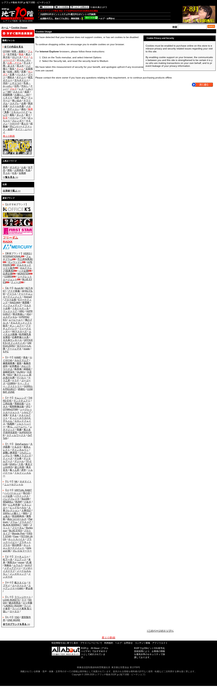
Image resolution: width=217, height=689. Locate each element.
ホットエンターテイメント (17, 546)
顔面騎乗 (7, 94)
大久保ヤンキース (12, 340)
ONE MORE (13, 620)
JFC (28, 406)
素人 (28, 54)
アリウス (11, 293)
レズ (21, 88)
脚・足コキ (9, 65)
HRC (21, 311)
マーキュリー (21, 556)
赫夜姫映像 (9, 363)
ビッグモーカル (18, 507)
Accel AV (19, 288)
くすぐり (7, 97)
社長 (14, 173)
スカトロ (17, 91)
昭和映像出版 (17, 406)
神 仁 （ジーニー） (17, 426)
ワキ (23, 117)
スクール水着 (17, 106)
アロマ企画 (10, 299)
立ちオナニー (21, 80)
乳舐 (28, 170)
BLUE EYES (15, 530)
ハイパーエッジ (12, 493)
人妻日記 (26, 510)
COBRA (8, 276)
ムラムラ (18, 565)
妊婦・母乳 (13, 71)
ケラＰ (15, 380)
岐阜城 (18, 369)
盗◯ (23, 97)
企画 (23, 103)
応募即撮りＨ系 (20, 337)
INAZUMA (15, 302)
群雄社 (21, 389)
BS (4, 504)
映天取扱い (19, 314)
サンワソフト (15, 262)
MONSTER (23, 273)
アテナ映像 (14, 291)
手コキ (27, 62)
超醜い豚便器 (10, 452)
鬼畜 (6, 112)
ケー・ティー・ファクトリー (16, 385)
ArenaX (28, 296)
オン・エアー (17, 325)
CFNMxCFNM (10, 409)
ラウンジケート (22, 597)
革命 (25, 357)
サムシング (20, 397)
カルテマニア (21, 360)
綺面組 (27, 369)
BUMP (18, 501)
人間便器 (19, 170)
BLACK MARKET (12, 524)
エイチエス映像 (17, 333)
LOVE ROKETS (11, 599)
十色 (20, 464)
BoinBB (25, 498)
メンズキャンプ (18, 573)
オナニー (21, 77)
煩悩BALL (8, 501)
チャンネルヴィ (20, 449)
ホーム (4, 27)
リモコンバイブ (19, 112)
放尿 (26, 91)
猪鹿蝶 (25, 302)
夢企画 (29, 588)
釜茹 (19, 363)
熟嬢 (19, 429)
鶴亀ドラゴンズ (22, 455)
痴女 (12, 68)
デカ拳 (18, 458)
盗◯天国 (19, 467)
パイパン (14, 117)
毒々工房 (14, 470)
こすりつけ (16, 83)
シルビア (26, 412)
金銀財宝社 (9, 371)
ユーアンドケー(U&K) (17, 587)
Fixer (16, 536)
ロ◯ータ (17, 57)
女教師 (22, 173)
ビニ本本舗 (14, 504)
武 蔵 (29, 562)
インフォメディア (12, 305)
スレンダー (18, 120)
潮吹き (10, 77)
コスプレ (14, 103)
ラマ (24, 599)
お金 (23, 167)
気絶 (16, 97)
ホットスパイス (16, 539)
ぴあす (27, 501)
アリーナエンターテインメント (18, 295)
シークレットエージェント (17, 411)
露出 (23, 109)
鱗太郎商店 (15, 602)
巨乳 (16, 86)
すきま (13, 415)
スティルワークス (16, 435)
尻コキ (20, 65)
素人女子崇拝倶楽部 (17, 431)
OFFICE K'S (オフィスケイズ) (18, 341)
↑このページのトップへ (160, 631)
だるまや (17, 446)
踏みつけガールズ (16, 519)
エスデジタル (10, 317)
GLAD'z (21, 371)
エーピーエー (16, 319)
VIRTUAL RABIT (23, 490)
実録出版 (19, 403)
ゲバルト (21, 377)
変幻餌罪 (17, 545)
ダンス (20, 114)
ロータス (14, 611)
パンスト (21, 74)
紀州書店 (14, 366)
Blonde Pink (18, 533)
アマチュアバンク (17, 327)
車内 (5, 167)
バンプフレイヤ (11, 498)
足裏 (12, 74)
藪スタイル (20, 582)
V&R (25, 524)
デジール (19, 461)
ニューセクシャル (13, 484)
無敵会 (7, 565)
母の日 (26, 493)
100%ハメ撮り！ (12, 513)
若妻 (23, 71)
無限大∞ (11, 562)
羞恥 (12, 114)
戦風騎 (10, 423)
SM (9, 91)
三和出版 (7, 403)
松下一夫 (7, 559)
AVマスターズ (19, 331)
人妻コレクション (17, 509)
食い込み (17, 100)
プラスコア (25, 522)
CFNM (6, 51)
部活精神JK (18, 516)
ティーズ (16, 282)
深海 (5, 415)
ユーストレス (19, 585)
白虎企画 (7, 273)
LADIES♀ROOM (13, 605)
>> (10, 177)
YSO (16, 617)
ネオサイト (26, 481)
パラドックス (21, 496)
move (21, 562)
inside (27, 348)
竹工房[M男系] (25, 259)
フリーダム (18, 527)
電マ (28, 114)
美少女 (6, 57)
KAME (17, 357)
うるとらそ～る (20, 308)
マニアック (20, 559)
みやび (28, 565)
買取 (9, 170)
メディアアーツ (12, 568)
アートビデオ (14, 348)
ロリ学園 (27, 602)
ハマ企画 (23, 270)
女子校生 (12, 54)
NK (16, 481)
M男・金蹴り (19, 51)
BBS (25, 513)
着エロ (24, 123)
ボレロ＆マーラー (22, 550)
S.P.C (6, 351)
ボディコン (13, 109)
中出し (24, 86)
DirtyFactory (21, 444)
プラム (13, 522)
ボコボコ (14, 167)
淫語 (5, 83)
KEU (9, 374)
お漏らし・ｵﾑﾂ (22, 94)
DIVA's (12, 464)
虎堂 (23, 470)
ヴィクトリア (10, 311)
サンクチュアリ (22, 400)
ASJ (29, 314)
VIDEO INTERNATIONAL (17, 255)
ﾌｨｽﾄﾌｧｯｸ (14, 123)
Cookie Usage (19, 27)
